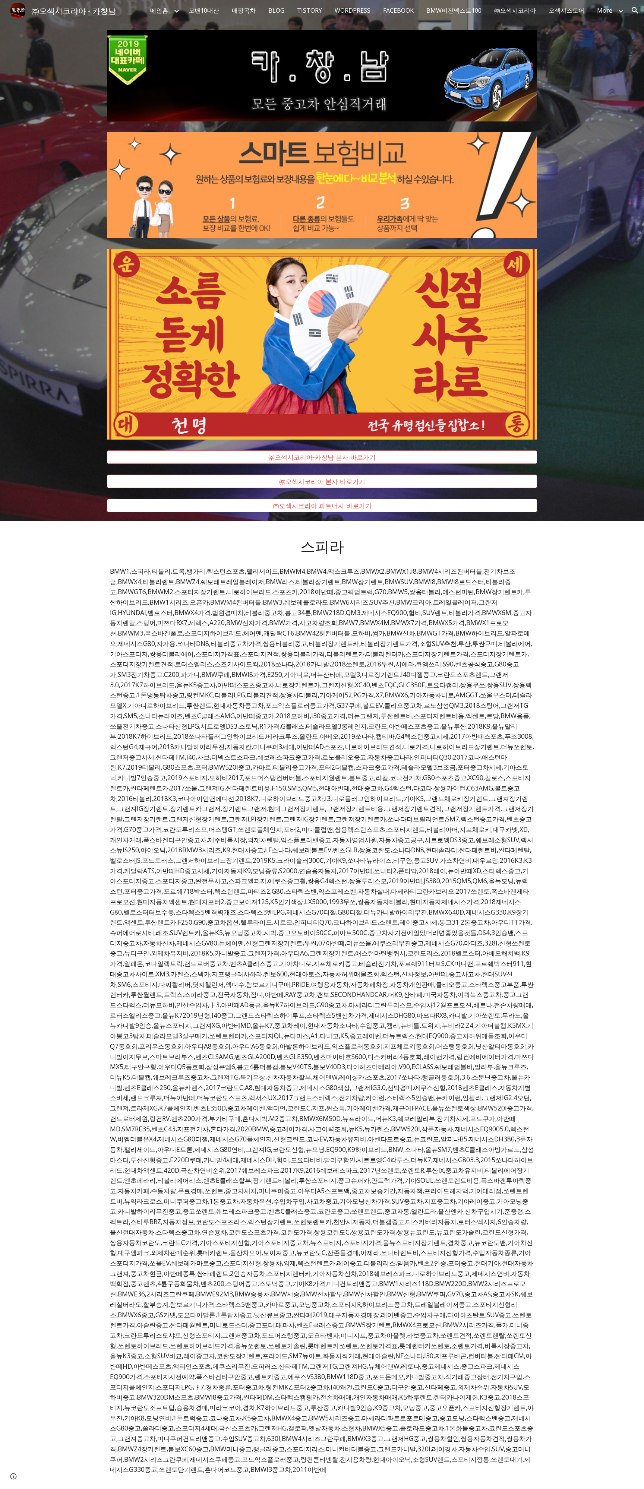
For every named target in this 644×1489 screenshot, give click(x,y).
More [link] (604, 10)
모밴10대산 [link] (204, 10)
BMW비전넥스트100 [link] (454, 10)
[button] (635, 10)
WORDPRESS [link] (352, 10)
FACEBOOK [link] (398, 10)
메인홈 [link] (159, 10)
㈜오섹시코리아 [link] (515, 10)
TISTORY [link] (309, 10)
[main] (322, 545)
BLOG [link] (276, 10)
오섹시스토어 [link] (566, 10)
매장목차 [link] (244, 10)
